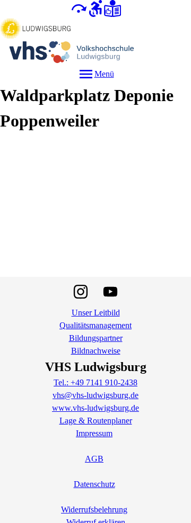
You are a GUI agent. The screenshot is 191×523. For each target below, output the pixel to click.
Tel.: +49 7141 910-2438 (95, 382)
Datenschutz (94, 484)
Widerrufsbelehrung (94, 509)
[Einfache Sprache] (112, 7)
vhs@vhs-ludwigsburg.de (95, 395)
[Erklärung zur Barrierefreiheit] (95, 7)
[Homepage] (95, 41)
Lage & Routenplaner (95, 420)
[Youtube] (110, 291)
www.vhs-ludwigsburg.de (95, 407)
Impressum (94, 433)
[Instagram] (81, 291)
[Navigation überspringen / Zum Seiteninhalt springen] (78, 7)
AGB (94, 458)
